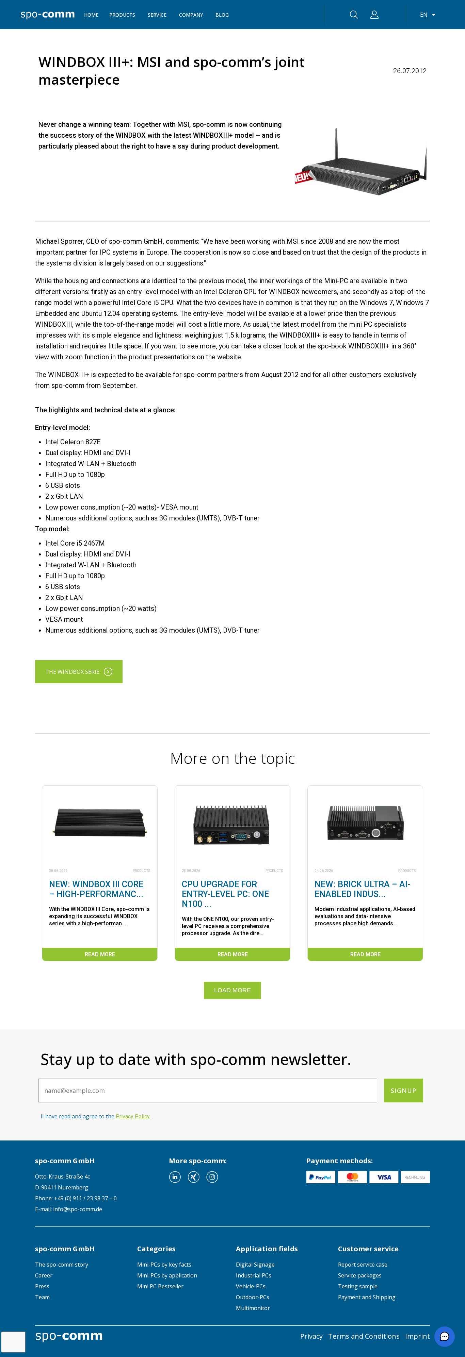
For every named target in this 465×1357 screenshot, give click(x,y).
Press (42, 1286)
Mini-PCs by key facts (164, 1264)
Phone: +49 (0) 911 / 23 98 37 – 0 (76, 1198)
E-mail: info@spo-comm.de (68, 1209)
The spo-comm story (61, 1264)
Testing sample (358, 1286)
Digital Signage (255, 1264)
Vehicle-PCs (251, 1286)
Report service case (362, 1264)
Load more (232, 990)
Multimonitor (253, 1308)
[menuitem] (81, 1264)
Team (42, 1297)
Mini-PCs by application (167, 1275)
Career (43, 1275)
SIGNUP (403, 1090)
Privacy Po (132, 1116)
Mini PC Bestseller (160, 1286)
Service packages (360, 1275)
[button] (444, 1336)
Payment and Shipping (367, 1297)
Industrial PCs (253, 1275)
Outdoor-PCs (252, 1297)
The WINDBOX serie (72, 671)
